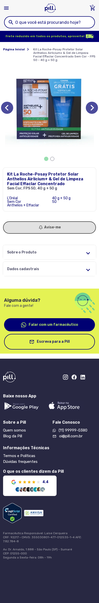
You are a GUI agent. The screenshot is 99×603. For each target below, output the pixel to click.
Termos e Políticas (19, 456)
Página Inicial (14, 49)
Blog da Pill (12, 436)
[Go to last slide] (7, 108)
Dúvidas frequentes (20, 461)
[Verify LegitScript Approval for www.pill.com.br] (12, 513)
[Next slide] (92, 108)
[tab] (46, 159)
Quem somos (14, 430)
